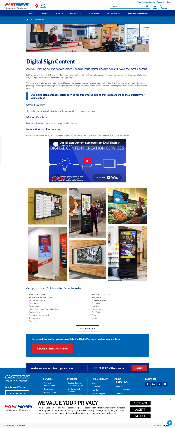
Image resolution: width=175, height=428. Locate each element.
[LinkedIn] (153, 384)
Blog (168, 2)
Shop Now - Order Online (138, 13)
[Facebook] (147, 384)
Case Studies (94, 13)
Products (30, 13)
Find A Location (43, 6)
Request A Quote (113, 13)
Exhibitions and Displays (74, 390)
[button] (169, 422)
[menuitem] (31, 13)
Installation (48, 389)
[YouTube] (165, 384)
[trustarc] (167, 425)
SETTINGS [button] (140, 403)
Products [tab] (72, 378)
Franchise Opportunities (146, 2)
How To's (95, 390)
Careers (119, 393)
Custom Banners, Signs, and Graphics (75, 384)
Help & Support (76, 13)
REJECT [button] (140, 416)
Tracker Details (20, 425)
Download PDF (87, 328)
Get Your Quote (17, 393)
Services (45, 13)
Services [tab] (47, 378)
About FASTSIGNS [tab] (121, 380)
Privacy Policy (8, 425)
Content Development (49, 384)
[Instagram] (159, 384)
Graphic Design (50, 392)
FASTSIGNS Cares (123, 389)
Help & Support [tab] (99, 378)
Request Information (52, 348)
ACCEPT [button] (140, 409)
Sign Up (139, 368)
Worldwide (161, 2)
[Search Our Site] (147, 6)
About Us (59, 13)
